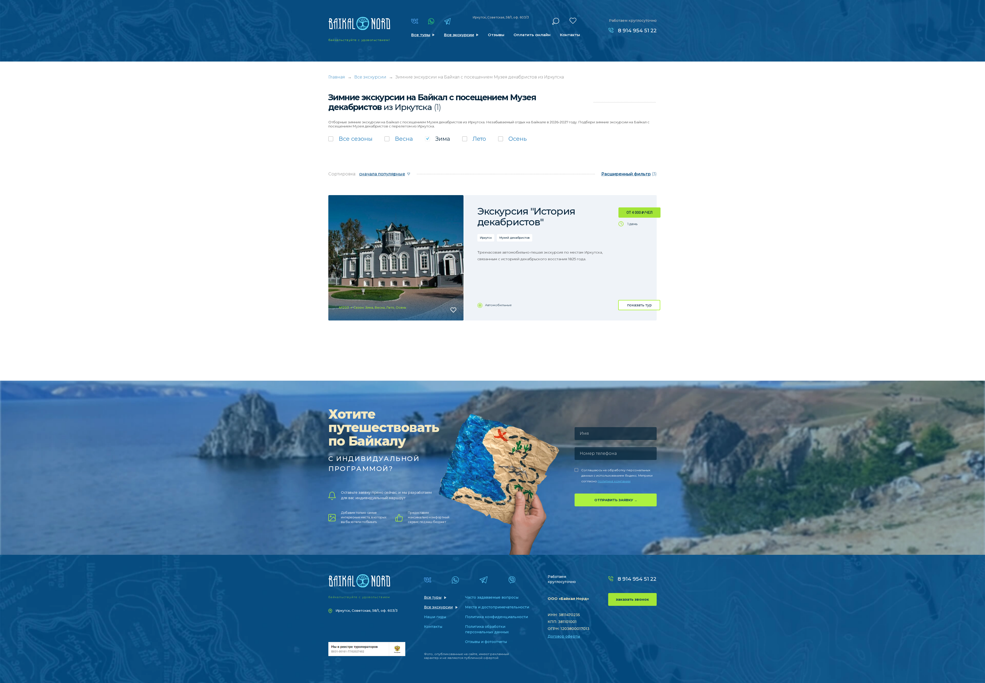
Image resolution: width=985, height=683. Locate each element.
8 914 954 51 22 (637, 30)
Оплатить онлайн (532, 34)
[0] (572, 21)
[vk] (414, 21)
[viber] (511, 580)
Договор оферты (564, 636)
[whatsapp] (431, 21)
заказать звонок (632, 599)
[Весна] (399, 139)
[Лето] (474, 139)
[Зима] (437, 139)
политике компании (614, 481)
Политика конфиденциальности (496, 617)
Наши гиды (435, 617)
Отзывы (496, 34)
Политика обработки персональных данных (487, 629)
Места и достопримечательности (497, 607)
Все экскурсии (459, 34)
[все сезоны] (350, 139)
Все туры (420, 34)
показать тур (639, 305)
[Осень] (512, 139)
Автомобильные (498, 305)
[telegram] (447, 21)
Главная (336, 77)
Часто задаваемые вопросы (491, 597)
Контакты (570, 34)
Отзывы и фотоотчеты (486, 641)
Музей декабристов (514, 237)
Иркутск (486, 237)
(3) (629, 174)
